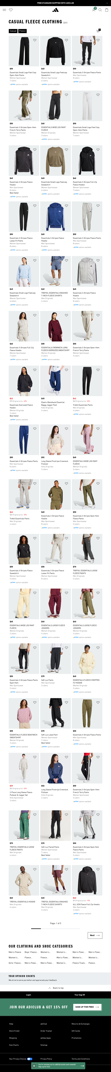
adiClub (43, 1024)
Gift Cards (76, 1031)
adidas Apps (45, 1038)
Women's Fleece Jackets (45, 952)
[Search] (100, 10)
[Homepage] (55, 11)
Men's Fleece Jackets (31, 963)
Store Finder (14, 1031)
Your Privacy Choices (17, 1059)
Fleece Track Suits (79, 963)
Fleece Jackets (28, 958)
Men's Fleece (15, 952)
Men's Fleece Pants (79, 952)
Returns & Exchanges (81, 1024)
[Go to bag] (106, 10)
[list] (51, 31)
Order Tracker (46, 1031)
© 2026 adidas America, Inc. (55, 1068)
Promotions (76, 1038)
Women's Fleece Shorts (63, 963)
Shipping (13, 1038)
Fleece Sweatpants (94, 963)
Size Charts (14, 1045)
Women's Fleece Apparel (13, 958)
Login (28, 995)
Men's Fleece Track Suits (95, 952)
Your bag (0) (80, 995)
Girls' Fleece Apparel (15, 963)
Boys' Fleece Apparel (31, 952)
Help (11, 1024)
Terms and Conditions (81, 1059)
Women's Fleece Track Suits (95, 958)
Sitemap (43, 1045)
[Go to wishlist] (11, 10)
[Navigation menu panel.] (4, 10)
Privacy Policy (46, 1059)
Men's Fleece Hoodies (47, 963)
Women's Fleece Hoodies (61, 952)
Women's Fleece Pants (79, 958)
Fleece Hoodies (44, 958)
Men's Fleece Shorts (63, 958)
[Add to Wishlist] (35, 40)
